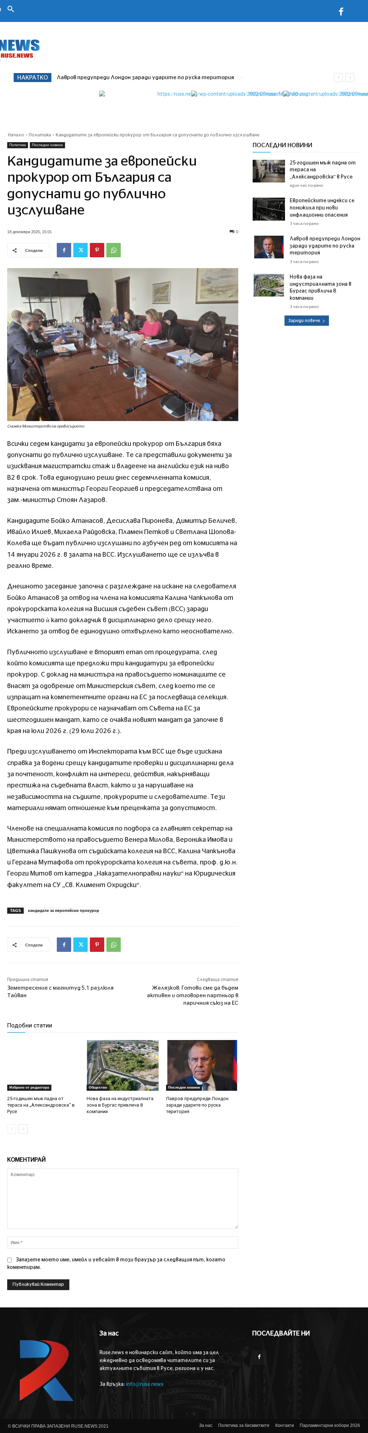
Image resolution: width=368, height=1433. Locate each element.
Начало (16, 135)
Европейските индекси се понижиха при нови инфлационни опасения (322, 207)
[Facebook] (341, 13)
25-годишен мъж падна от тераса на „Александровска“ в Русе (41, 1105)
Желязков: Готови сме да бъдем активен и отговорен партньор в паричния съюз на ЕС (192, 995)
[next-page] (23, 1129)
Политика (40, 135)
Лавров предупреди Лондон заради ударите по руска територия (197, 1105)
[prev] (338, 77)
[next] (349, 77)
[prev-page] (11, 1129)
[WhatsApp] (113, 250)
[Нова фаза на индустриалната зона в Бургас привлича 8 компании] (123, 1065)
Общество (98, 1087)
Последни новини (47, 145)
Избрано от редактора (29, 1087)
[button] (10, 9)
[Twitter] (80, 250)
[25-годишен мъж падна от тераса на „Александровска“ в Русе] (43, 1065)
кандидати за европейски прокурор (63, 910)
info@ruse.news (145, 1384)
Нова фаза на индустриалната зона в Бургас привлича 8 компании (147, 77)
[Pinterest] (97, 250)
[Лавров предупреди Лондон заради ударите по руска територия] (202, 1065)
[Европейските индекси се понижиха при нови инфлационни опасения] (269, 209)
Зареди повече (304, 320)
